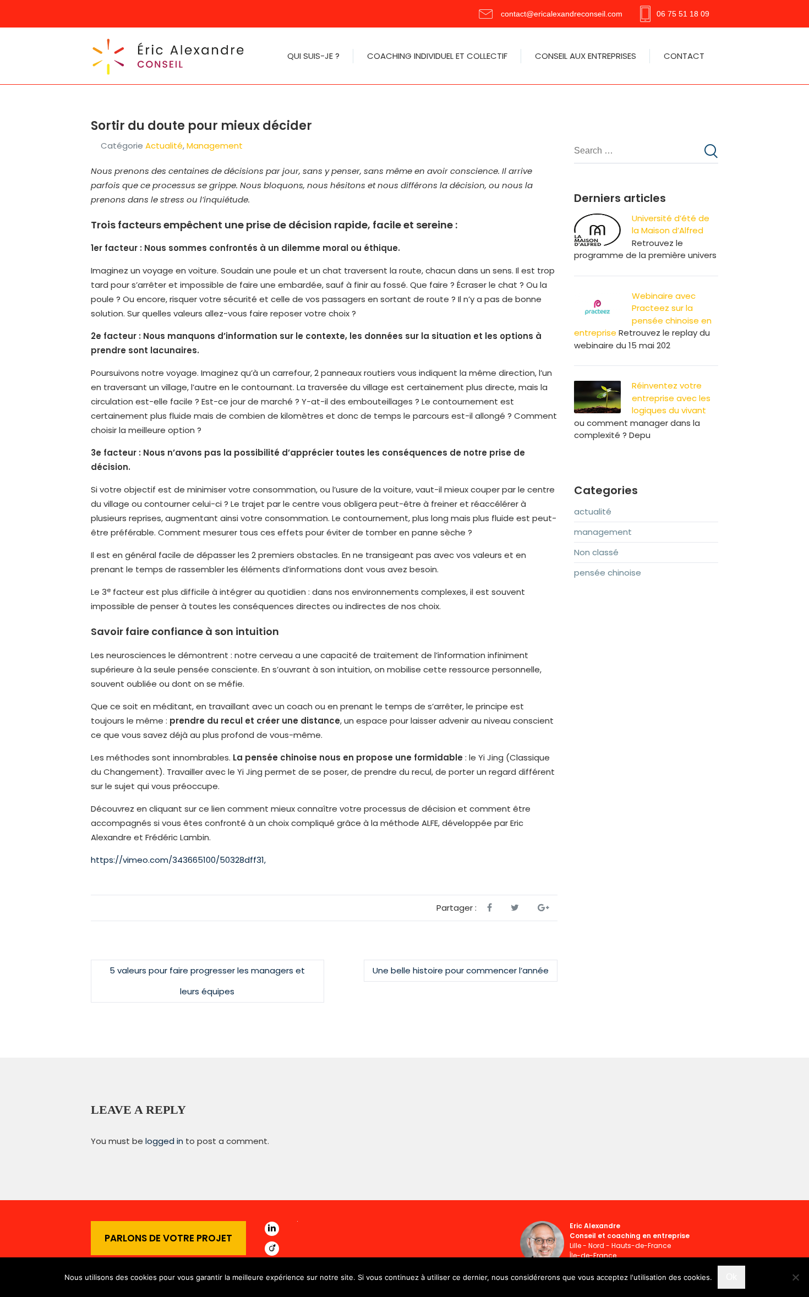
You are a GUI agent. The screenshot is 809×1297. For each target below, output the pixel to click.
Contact (684, 56)
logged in (164, 1141)
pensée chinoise (607, 572)
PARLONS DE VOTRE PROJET (168, 1238)
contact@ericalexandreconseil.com (561, 13)
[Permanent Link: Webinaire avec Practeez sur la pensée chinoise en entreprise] (597, 297)
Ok (731, 1277)
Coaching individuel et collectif (437, 56)
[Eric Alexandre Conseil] (171, 56)
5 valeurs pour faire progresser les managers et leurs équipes (207, 981)
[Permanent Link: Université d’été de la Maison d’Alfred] (597, 219)
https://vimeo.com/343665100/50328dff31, (178, 860)
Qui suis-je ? (313, 56)
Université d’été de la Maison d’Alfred (670, 224)
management (215, 145)
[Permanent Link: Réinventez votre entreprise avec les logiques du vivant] (597, 386)
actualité (164, 145)
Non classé (596, 552)
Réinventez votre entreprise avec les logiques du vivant (671, 398)
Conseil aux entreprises (585, 56)
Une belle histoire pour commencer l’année (461, 970)
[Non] (795, 1277)
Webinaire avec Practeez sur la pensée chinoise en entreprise (643, 314)
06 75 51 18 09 (683, 13)
